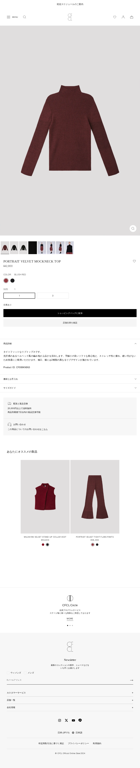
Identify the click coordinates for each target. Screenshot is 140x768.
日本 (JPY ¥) (63, 732)
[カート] (131, 17)
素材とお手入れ (10, 379)
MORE (70, 618)
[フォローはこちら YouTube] (73, 720)
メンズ (31, 673)
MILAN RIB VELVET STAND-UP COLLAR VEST (45, 537)
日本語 (79, 732)
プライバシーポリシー (78, 743)
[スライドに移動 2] (70, 625)
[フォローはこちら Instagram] (59, 720)
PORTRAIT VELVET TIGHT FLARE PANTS (95, 537)
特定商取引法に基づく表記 (51, 743)
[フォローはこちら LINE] (80, 720)
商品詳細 (7, 343)
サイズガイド (9, 388)
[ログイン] (123, 17)
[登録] (131, 680)
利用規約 (97, 743)
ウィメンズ (16, 673)
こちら (44, 429)
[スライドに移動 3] (72, 625)
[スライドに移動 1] (67, 625)
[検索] (24, 17)
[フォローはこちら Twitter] (66, 720)
